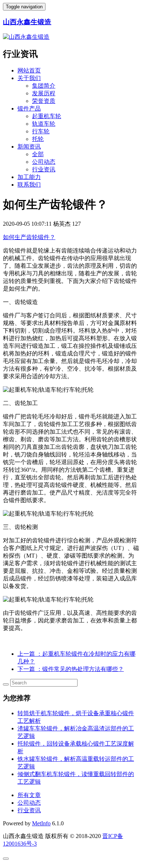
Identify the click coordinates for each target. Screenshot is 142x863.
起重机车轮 (46, 116)
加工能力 (29, 177)
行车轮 (41, 131)
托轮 (38, 139)
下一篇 (70, 669)
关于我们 (29, 78)
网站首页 (29, 70)
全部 (38, 154)
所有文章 (29, 795)
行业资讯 (43, 169)
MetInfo (41, 823)
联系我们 (29, 185)
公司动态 (43, 162)
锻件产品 (29, 108)
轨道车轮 (43, 124)
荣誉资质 (43, 101)
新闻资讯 (29, 146)
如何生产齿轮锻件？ (29, 237)
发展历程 (43, 93)
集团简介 (43, 86)
